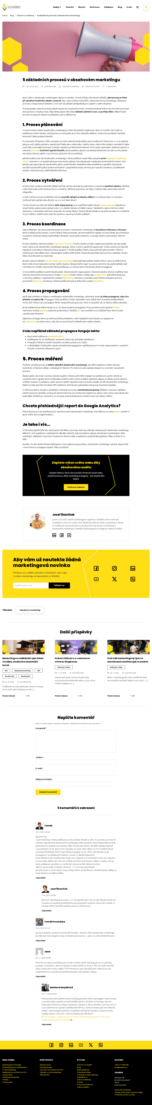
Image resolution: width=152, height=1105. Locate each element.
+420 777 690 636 (121, 1065)
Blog (120, 7)
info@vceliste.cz (121, 1067)
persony (35, 150)
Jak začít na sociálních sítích (51, 1070)
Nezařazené (25, 676)
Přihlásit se (59, 585)
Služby (56, 7)
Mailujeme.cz (82, 1077)
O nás (129, 7)
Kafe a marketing (84, 1080)
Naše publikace (83, 1070)
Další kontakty (120, 1085)
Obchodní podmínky (123, 1090)
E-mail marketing (9, 1070)
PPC (6, 671)
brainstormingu (106, 205)
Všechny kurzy (45, 1065)
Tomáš (48, 825)
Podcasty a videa (63, 667)
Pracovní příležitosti (85, 1085)
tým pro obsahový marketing (59, 261)
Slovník (80, 1082)
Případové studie (84, 1072)
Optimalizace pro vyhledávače (14, 1067)
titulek (116, 307)
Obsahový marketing (25, 15)
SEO (79, 310)
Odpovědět (40, 878)
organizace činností (63, 243)
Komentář (41, 728)
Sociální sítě (9, 676)
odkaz (117, 411)
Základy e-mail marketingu (50, 1072)
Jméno (40, 757)
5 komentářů (111, 86)
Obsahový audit (46, 1067)
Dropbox (65, 275)
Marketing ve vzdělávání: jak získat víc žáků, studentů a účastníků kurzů (23, 662)
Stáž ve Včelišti (83, 1087)
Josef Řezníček (50, 86)
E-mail (39, 768)
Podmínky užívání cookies (125, 1095)
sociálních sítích (55, 336)
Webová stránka (44, 779)
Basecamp (68, 278)
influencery (30, 321)
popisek (43, 310)
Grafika (5, 1080)
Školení (81, 7)
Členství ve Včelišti (84, 1065)
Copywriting (7, 1075)
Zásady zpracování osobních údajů (128, 1092)
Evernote (38, 281)
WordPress (99, 281)
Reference (95, 7)
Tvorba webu (7, 1082)
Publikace (108, 7)
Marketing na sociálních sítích (14, 1072)
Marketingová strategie (11, 1065)
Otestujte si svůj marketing (87, 1075)
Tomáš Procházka (54, 921)
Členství (70, 7)
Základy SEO (45, 1075)
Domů (4, 15)
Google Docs (100, 275)
